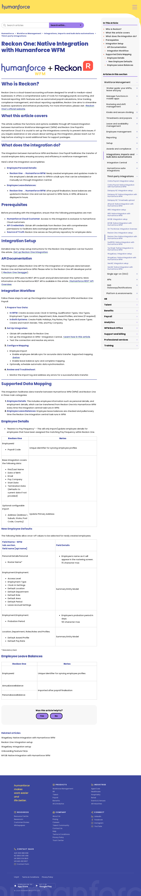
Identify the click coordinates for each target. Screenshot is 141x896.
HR (54, 792)
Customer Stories (21, 822)
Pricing (55, 819)
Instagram (98, 823)
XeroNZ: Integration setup (118, 263)
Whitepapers (19, 825)
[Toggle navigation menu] (135, 7)
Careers (56, 822)
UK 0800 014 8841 (21, 858)
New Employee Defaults (120, 61)
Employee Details (115, 58)
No (56, 716)
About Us (56, 816)
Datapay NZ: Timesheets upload (121, 200)
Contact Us (57, 828)
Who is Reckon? (113, 29)
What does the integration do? (121, 36)
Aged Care (95, 789)
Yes (42, 716)
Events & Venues (98, 801)
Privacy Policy (58, 837)
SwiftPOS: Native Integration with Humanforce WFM (121, 243)
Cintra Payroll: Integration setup (121, 181)
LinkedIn (97, 816)
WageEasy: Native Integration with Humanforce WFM (122, 258)
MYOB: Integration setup (117, 219)
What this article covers (118, 32)
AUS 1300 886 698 (21, 853)
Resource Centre (21, 816)
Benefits (56, 801)
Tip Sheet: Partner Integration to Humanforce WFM (120, 249)
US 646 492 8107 (21, 861)
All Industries (96, 804)
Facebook (98, 820)
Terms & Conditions (61, 834)
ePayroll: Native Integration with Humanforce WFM (121, 205)
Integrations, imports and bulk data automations (69, 33)
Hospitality (95, 795)
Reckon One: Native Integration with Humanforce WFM (122, 237)
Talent (55, 795)
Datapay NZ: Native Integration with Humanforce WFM (122, 195)
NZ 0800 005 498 (21, 856)
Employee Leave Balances (120, 65)
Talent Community (61, 825)
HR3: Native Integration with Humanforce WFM (119, 214)
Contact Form (23, 864)
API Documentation (116, 47)
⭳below (16, 357)
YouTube (98, 826)
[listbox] (66, 25)
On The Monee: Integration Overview (122, 229)
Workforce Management (29, 33)
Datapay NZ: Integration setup (120, 190)
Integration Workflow (118, 50)
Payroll (55, 798)
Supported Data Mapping (118, 54)
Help (54, 831)
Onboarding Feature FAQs (14, 751)
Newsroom (18, 819)
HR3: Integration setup (117, 210)
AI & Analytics (58, 804)
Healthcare (96, 792)
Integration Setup (114, 43)
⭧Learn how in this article (76, 336)
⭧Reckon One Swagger (14, 272)
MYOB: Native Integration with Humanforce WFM (120, 224)
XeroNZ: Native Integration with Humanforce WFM (120, 268)
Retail (93, 798)
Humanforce (7, 33)
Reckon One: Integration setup (120, 233)
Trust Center (58, 840)
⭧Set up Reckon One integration (30, 252)
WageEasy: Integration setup (120, 254)
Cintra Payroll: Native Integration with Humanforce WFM (121, 186)
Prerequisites (112, 40)
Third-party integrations (13, 36)
